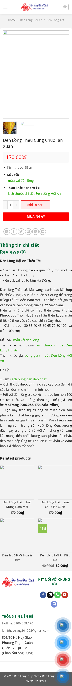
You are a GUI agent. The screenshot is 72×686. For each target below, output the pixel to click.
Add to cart (35, 205)
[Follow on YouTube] (64, 595)
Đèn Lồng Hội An (31, 20)
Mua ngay (36, 216)
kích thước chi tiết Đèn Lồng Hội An (34, 193)
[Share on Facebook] (14, 231)
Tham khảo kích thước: (23, 188)
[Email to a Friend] (28, 231)
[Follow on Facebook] (43, 595)
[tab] (36, 245)
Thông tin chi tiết (19, 245)
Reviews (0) (13, 252)
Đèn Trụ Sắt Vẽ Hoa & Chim (17, 557)
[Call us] (57, 595)
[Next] (62, 74)
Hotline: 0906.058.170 (17, 623)
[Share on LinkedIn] (42, 231)
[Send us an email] (50, 595)
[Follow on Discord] (54, 604)
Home (12, 20)
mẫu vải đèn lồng (21, 180)
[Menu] (5, 7)
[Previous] (9, 74)
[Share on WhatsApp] (6, 231)
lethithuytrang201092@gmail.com (25, 630)
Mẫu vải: (13, 175)
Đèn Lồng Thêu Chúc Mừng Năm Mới (17, 504)
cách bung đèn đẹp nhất (28, 379)
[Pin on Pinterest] (35, 231)
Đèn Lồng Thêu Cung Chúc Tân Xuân (55, 504)
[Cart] (65, 7)
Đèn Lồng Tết (55, 20)
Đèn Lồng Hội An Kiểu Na (55, 557)
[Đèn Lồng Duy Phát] (34, 7)
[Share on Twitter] (21, 231)
